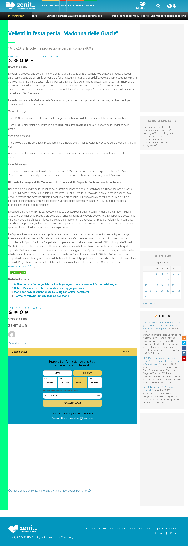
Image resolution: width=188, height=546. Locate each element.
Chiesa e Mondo (75, 6)
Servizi (133, 528)
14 (178, 280)
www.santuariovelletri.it (21, 266)
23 (151, 291)
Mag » (152, 303)
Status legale (145, 528)
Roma (63, 6)
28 (178, 291)
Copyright (159, 528)
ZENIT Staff (40, 56)
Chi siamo (90, 528)
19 (168, 285)
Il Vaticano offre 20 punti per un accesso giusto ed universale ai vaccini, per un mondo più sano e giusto (162, 325)
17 (157, 285)
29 (146, 296)
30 (151, 296)
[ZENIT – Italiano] (24, 6)
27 (173, 291)
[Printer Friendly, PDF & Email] (18, 272)
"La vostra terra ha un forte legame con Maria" (42, 295)
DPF (99, 528)
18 (162, 285)
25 (162, 291)
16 (151, 285)
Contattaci (171, 528)
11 (162, 280)
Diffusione (108, 528)
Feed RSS (163, 316)
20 (173, 285)
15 (146, 285)
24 (157, 291)
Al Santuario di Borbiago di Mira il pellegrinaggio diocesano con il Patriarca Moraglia (65, 284)
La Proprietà (121, 528)
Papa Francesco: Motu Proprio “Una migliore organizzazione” (136, 15)
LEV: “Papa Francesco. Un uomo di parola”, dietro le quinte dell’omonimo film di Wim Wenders (162, 361)
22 (146, 291)
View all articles (17, 343)
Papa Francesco (50, 6)
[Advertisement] (72, 462)
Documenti (90, 6)
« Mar (145, 303)
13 (173, 280)
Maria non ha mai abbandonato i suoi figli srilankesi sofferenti (51, 292)
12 (168, 280)
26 (168, 291)
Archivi (54, 56)
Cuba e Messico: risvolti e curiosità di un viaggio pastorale (49, 288)
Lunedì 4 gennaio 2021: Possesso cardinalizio (61, 15)
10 (157, 280)
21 (178, 285)
